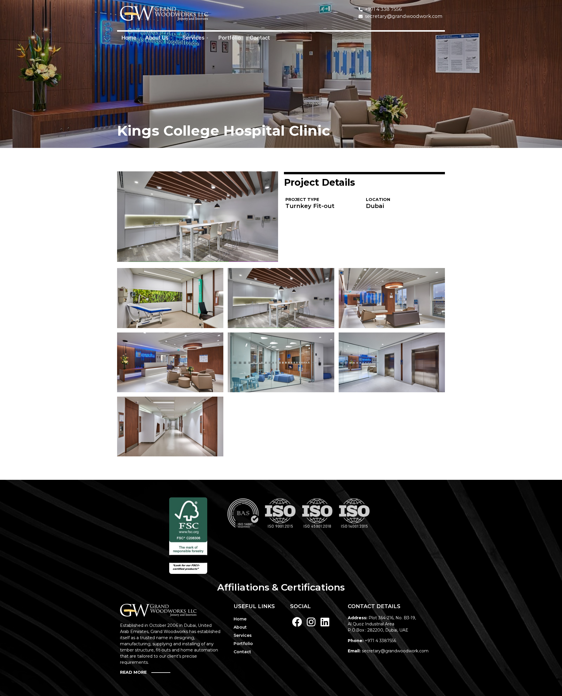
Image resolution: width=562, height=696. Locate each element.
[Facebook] (297, 622)
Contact (260, 38)
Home (128, 38)
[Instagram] (311, 622)
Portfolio (229, 38)
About (240, 627)
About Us (157, 38)
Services (193, 38)
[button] (149, 672)
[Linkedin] (325, 622)
